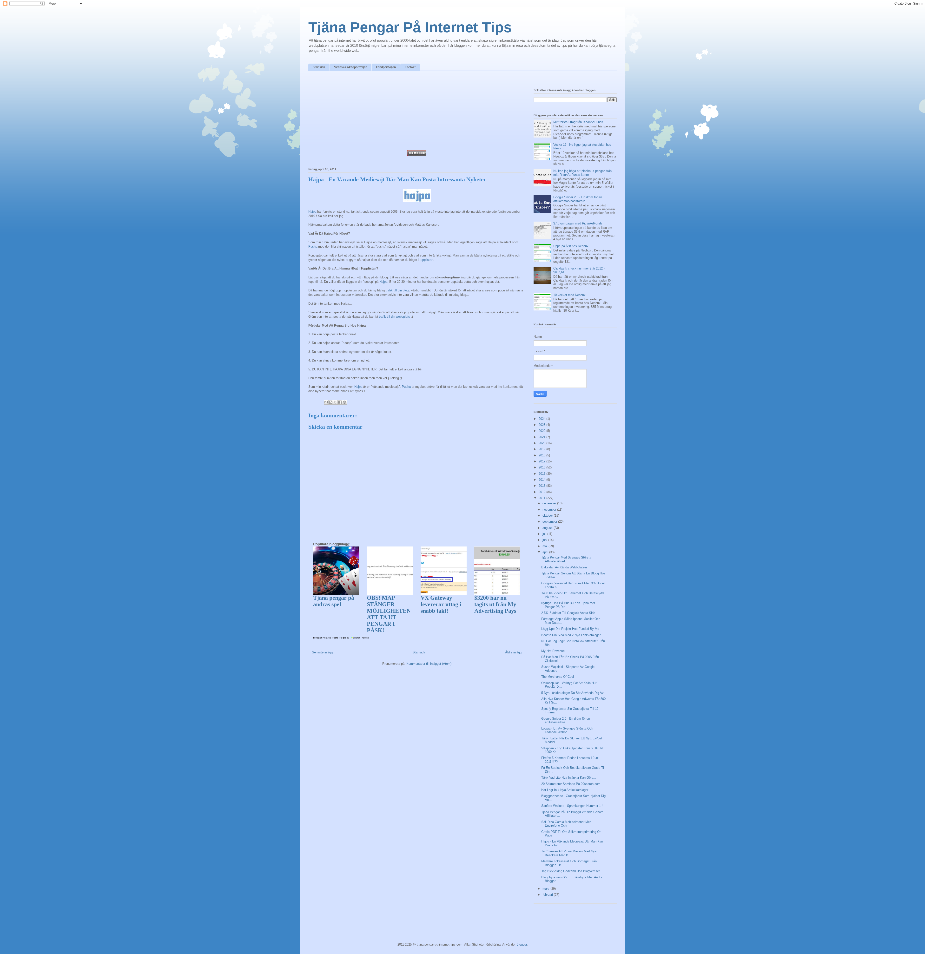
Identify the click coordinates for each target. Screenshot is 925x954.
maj (545, 546)
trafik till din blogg (398, 290)
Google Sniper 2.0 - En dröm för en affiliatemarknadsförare (577, 199)
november (549, 509)
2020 (542, 443)
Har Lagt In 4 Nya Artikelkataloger (564, 790)
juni (545, 540)
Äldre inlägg (513, 652)
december (549, 503)
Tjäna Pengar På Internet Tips (410, 27)
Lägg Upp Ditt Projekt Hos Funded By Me (570, 629)
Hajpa (312, 211)
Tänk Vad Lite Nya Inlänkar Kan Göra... (568, 777)
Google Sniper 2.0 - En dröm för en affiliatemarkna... (565, 720)
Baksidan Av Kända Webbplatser (564, 567)
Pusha (312, 246)
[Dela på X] (335, 402)
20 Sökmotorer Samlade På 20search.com (571, 784)
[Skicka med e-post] (326, 402)
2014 (542, 479)
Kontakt (410, 67)
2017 (542, 461)
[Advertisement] (416, 111)
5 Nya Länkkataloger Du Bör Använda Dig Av (572, 693)
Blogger (521, 944)
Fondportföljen (386, 67)
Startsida (319, 67)
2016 (542, 467)
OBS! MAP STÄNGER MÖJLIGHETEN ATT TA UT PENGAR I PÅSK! (389, 614)
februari (548, 894)
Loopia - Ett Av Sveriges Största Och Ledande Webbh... (567, 730)
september (550, 521)
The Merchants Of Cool (557, 676)
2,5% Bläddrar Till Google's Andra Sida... (569, 613)
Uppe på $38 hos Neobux (570, 246)
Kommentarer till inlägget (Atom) (428, 663)
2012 (542, 492)
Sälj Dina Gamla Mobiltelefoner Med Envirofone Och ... (566, 824)
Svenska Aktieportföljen (350, 67)
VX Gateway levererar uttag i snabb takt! (441, 604)
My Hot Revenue (553, 651)
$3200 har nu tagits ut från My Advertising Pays (495, 604)
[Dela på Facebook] (339, 402)
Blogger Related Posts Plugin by (331, 637)
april (545, 552)
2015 (542, 473)
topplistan (426, 260)
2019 (542, 449)
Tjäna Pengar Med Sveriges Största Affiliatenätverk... (566, 559)
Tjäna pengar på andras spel (333, 601)
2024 (542, 419)
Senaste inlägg (322, 652)
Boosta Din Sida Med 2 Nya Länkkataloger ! (571, 635)
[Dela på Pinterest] (344, 402)
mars (546, 888)
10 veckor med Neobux (569, 295)
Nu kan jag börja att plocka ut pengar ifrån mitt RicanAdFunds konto (582, 173)
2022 (542, 431)
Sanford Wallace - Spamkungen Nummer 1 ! (572, 806)
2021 (542, 437)
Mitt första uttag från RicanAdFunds (578, 122)
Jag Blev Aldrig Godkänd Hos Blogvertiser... (571, 871)
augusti (548, 528)
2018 (542, 455)
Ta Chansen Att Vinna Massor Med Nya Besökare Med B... (568, 853)
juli (544, 534)
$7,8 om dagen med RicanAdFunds (577, 223)
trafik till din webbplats (394, 316)
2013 (542, 485)
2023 (542, 425)
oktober (548, 515)
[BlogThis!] (330, 402)
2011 (542, 498)
